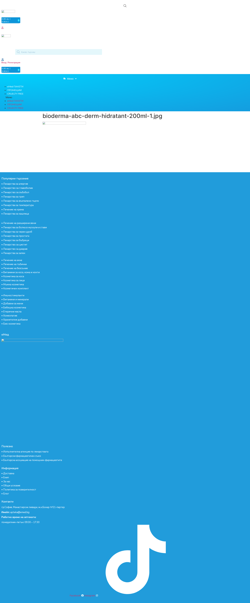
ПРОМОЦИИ (14, 90)
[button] (57, 97)
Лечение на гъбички (15, 264)
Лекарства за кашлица (16, 213)
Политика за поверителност (19, 489)
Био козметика (11, 323)
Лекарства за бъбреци (16, 240)
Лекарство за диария (15, 249)
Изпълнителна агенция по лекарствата (25, 451)
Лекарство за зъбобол (16, 192)
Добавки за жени (13, 303)
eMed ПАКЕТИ (15, 86)
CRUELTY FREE (15, 93)
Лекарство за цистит (15, 244)
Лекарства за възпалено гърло (21, 201)
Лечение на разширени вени (19, 223)
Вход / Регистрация (10, 62)
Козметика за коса (13, 276)
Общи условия (11, 485)
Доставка (8, 473)
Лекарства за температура (18, 205)
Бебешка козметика (14, 307)
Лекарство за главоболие (18, 188)
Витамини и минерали (16, 299)
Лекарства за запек (14, 253)
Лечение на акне (12, 260)
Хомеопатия (10, 315)
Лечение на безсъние (15, 268)
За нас (6, 481)
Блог (6, 493)
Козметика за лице (14, 280)
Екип (6, 477)
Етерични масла (12, 311)
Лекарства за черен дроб (17, 231)
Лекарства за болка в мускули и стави (25, 227)
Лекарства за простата (16, 236)
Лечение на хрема (13, 209)
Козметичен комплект (16, 288)
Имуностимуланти (13, 295)
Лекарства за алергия (15, 184)
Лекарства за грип (13, 196)
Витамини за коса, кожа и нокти (21, 272)
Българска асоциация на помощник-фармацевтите (32, 460)
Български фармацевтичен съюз (22, 456)
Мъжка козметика (13, 284)
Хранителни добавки (15, 319)
